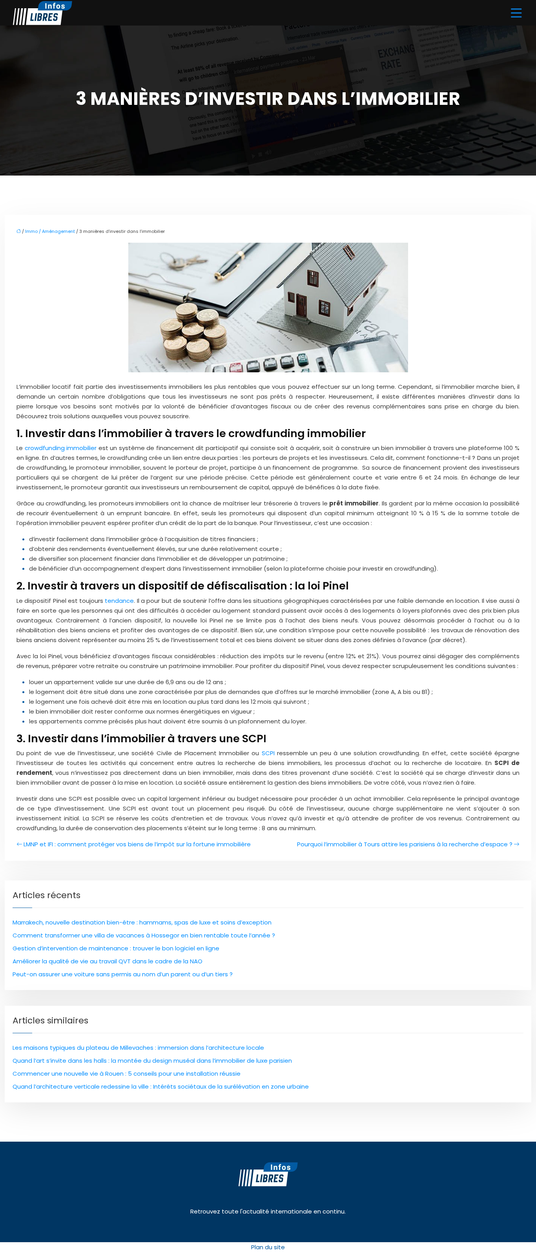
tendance (119, 601)
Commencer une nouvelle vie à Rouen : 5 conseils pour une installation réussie (127, 1073)
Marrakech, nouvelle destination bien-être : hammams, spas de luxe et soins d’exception (142, 922)
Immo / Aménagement (50, 231)
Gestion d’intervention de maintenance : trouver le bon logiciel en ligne (116, 948)
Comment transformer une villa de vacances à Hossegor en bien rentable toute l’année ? (144, 935)
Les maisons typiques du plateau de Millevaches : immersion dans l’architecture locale (138, 1047)
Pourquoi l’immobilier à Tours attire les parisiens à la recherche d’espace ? (404, 844)
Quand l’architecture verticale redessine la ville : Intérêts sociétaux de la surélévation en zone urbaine (161, 1086)
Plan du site (268, 1247)
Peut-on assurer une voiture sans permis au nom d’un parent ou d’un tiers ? (123, 974)
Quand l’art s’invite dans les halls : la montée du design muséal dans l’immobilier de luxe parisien (152, 1060)
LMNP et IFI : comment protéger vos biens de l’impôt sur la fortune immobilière (137, 844)
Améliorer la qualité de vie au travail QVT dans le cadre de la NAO (107, 961)
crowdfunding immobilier (61, 448)
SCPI (268, 753)
